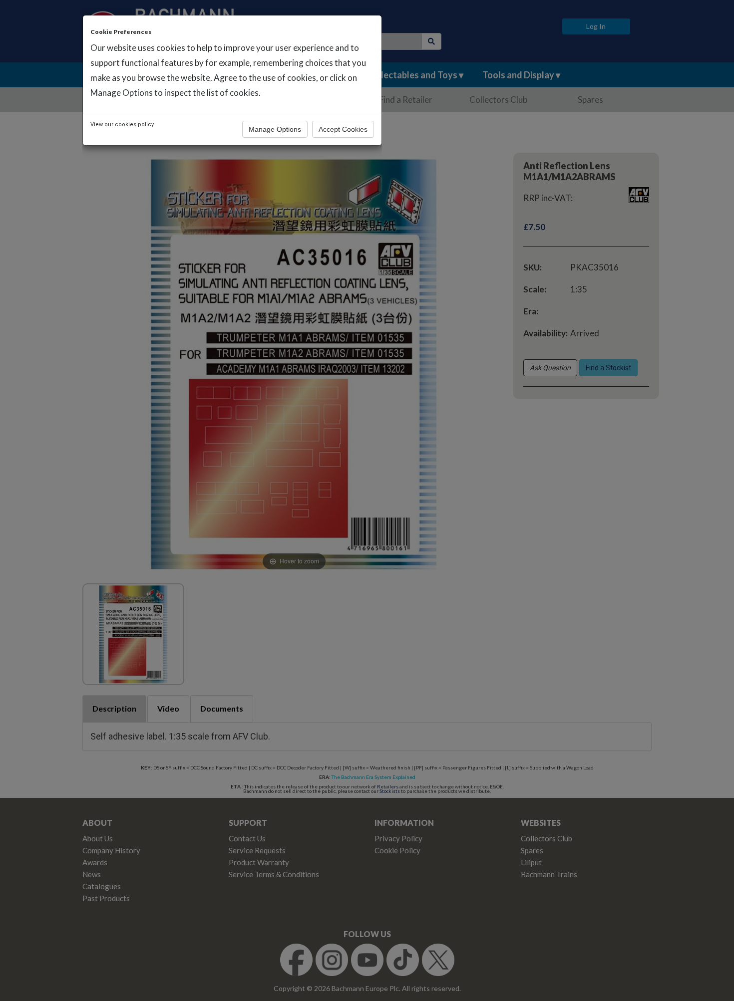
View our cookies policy (122, 124)
